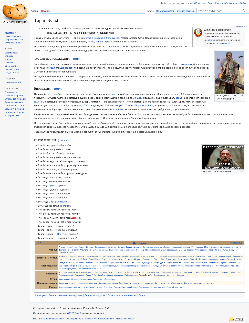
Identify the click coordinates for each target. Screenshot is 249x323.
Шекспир (238, 259)
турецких (119, 109)
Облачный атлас (90, 266)
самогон (38, 101)
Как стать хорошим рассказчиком (138, 283)
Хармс (223, 259)
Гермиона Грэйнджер (125, 272)
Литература (140, 243)
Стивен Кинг (159, 259)
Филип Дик (213, 259)
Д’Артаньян (140, 272)
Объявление (85, 250)
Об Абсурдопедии (74, 319)
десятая (98, 287)
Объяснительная (100, 250)
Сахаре (137, 97)
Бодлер (73, 256)
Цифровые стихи (66, 253)
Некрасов (63, 259)
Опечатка (108, 287)
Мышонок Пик (234, 263)
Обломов (205, 272)
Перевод (140, 250)
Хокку (231, 250)
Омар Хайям (94, 259)
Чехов (230, 259)
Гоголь (98, 256)
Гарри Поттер (108, 272)
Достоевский (122, 256)
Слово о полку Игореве (204, 266)
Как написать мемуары (87, 283)
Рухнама (189, 266)
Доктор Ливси (167, 272)
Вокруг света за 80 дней (118, 263)
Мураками (237, 256)
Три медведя (159, 275)
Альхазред (63, 256)
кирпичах (65, 205)
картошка (187, 64)
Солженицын (183, 259)
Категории (40, 295)
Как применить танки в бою (110, 283)
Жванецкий (134, 256)
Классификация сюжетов (69, 287)
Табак (87, 105)
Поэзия (148, 250)
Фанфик (218, 250)
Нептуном (62, 234)
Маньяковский (225, 256)
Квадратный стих (133, 247)
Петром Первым (135, 105)
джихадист (66, 67)
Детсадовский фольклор (105, 247)
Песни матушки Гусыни (109, 266)
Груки (81, 247)
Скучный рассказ (186, 250)
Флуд (225, 250)
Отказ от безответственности (99, 319)
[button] (12, 115)
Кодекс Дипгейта (174, 263)
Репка (180, 266)
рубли (52, 185)
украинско (99, 37)
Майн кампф (201, 263)
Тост (211, 250)
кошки (52, 197)
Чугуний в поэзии (174, 287)
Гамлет (98, 272)
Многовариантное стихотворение (218, 247)
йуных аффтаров (168, 250)
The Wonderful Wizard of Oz (89, 269)
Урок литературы (158, 287)
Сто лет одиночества (225, 266)
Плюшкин (224, 272)
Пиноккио (214, 272)
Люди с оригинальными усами (65, 295)
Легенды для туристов (152, 247)
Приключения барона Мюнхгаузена (136, 266)
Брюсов (81, 256)
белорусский (113, 37)
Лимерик (167, 247)
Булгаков (90, 256)
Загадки (121, 247)
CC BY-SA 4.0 (74, 313)
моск (51, 201)
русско (89, 37)
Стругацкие (171, 259)
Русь (150, 105)
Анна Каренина (65, 272)
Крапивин (173, 256)
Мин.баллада (197, 247)
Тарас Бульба (222, 43)
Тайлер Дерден (131, 275)
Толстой (193, 259)
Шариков (180, 275)
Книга (84, 287)
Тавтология (144, 287)
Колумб (119, 105)
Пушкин (137, 259)
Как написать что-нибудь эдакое (169, 283)
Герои (142, 295)
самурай (50, 67)
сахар (179, 97)
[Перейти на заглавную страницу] (14, 13)
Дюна (162, 263)
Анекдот (62, 247)
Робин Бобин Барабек (95, 275)
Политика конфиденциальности (48, 319)
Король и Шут (162, 256)
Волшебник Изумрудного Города (145, 263)
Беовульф (63, 263)
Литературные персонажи (122, 295)
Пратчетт (129, 259)
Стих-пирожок (201, 250)
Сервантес (147, 259)
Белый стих (72, 247)
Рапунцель (79, 275)
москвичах (62, 201)
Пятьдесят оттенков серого (165, 266)
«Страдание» (109, 279)
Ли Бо (191, 256)
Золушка (178, 272)
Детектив (89, 247)
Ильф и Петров (147, 256)
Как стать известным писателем (198, 283)
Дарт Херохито (109, 256)
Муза (90, 287)
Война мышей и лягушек (96, 263)
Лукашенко (114, 46)
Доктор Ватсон (153, 272)
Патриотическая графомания (121, 250)
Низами (72, 259)
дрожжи (75, 217)
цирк (75, 165)
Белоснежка (78, 272)
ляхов (91, 41)
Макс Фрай (212, 256)
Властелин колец (76, 263)
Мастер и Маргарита (217, 263)
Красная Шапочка (191, 272)
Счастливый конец (129, 287)
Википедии (209, 40)
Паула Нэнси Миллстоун (112, 259)
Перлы (117, 287)
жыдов (99, 41)
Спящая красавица (114, 275)
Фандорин (171, 275)
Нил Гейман (82, 259)
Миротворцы (64, 279)
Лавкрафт (183, 256)
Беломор (89, 272)
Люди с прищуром (95, 295)
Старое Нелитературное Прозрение (86, 279)
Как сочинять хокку (67, 283)
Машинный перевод (181, 247)
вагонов (156, 250)
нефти (111, 94)
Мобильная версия (125, 319)
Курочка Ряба (188, 263)
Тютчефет (203, 259)
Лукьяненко (201, 256)
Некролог (75, 250)
